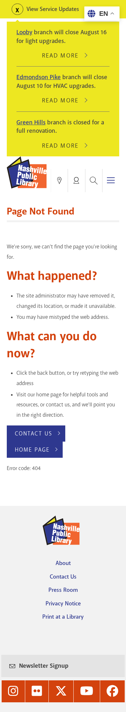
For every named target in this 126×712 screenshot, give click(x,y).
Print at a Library (63, 616)
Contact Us (33, 433)
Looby (24, 32)
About (63, 563)
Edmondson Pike (38, 77)
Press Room (63, 589)
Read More (63, 55)
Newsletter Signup (43, 666)
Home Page (32, 449)
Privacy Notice (63, 603)
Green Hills (31, 122)
